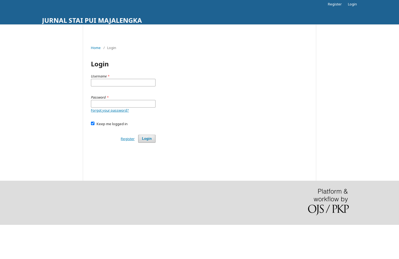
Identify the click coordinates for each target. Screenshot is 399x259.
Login (352, 4)
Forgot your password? (110, 110)
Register (335, 4)
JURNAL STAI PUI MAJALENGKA (92, 20)
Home (96, 47)
